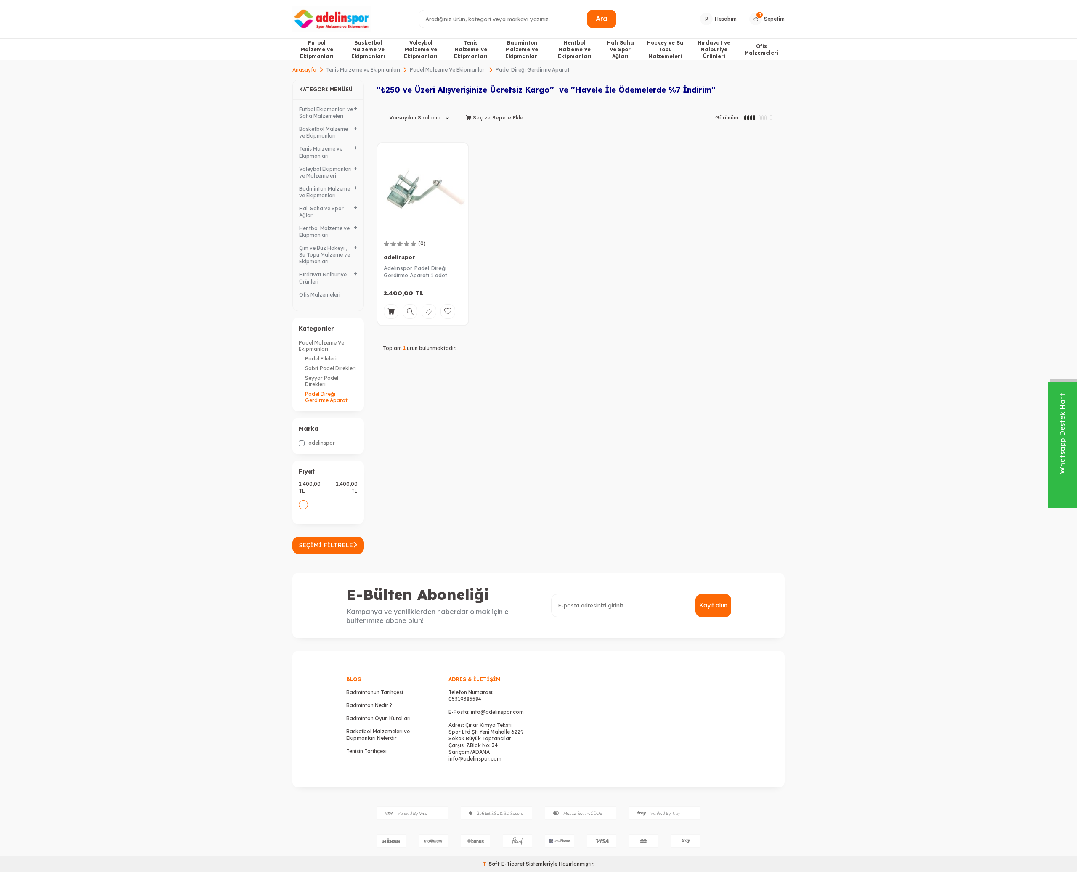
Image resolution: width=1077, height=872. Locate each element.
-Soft (492, 864)
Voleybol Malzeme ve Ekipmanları (421, 49)
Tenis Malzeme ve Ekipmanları (363, 69)
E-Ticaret (513, 864)
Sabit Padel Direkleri (330, 368)
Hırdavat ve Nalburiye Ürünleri (714, 49)
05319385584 (464, 699)
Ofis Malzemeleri (761, 49)
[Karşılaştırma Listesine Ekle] (429, 311)
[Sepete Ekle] (391, 311)
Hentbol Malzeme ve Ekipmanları (575, 49)
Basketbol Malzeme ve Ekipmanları (368, 49)
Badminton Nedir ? (369, 705)
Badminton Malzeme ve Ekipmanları (522, 49)
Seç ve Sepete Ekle (497, 117)
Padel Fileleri (321, 358)
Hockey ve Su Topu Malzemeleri (665, 49)
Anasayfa (304, 69)
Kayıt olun (713, 605)
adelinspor (321, 443)
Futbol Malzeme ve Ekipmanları (317, 49)
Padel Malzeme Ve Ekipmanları (448, 69)
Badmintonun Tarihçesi (374, 692)
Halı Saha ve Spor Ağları (620, 49)
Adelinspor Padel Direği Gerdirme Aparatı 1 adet (415, 271)
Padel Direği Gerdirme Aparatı (327, 397)
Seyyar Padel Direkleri (321, 381)
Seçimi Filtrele (326, 545)
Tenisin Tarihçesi (366, 751)
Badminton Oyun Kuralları (378, 718)
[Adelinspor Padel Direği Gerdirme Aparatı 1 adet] (422, 188)
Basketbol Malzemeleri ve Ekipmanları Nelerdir (378, 734)
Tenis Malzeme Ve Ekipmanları (471, 49)
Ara (601, 18)
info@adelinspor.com (497, 712)
